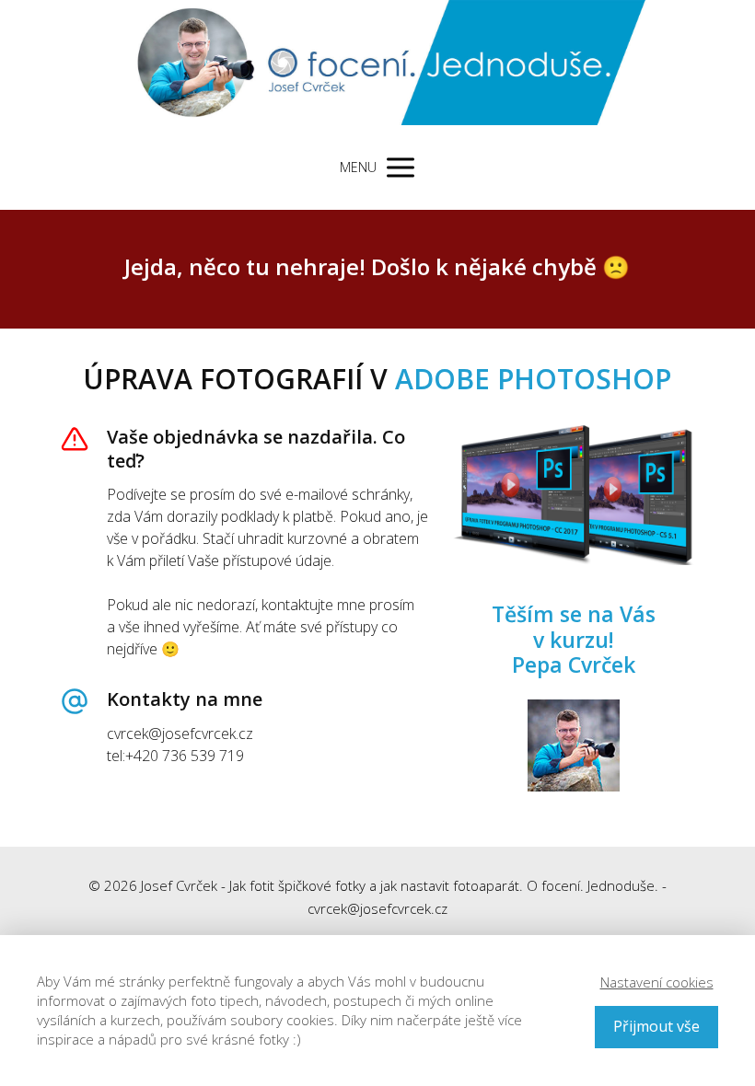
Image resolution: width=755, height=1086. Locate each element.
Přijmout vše (656, 1026)
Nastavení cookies (657, 982)
